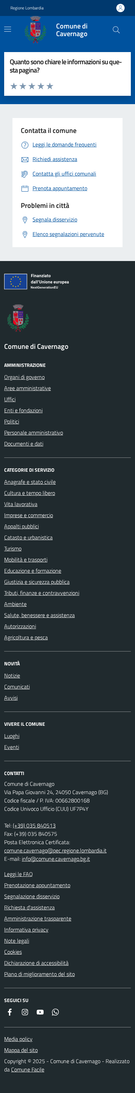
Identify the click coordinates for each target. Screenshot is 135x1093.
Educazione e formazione (32, 570)
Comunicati (17, 686)
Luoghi (11, 736)
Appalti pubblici (21, 526)
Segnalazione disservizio (32, 896)
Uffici (10, 399)
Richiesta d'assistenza (29, 907)
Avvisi (11, 697)
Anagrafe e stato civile (30, 482)
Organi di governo (24, 377)
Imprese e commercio (28, 515)
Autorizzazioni (20, 626)
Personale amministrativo (33, 432)
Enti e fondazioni (23, 410)
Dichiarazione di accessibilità (36, 963)
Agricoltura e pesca (26, 637)
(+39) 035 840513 (34, 825)
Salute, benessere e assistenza (39, 615)
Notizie (12, 675)
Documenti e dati (23, 443)
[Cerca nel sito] (116, 30)
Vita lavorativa (20, 504)
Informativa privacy (26, 929)
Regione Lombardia (27, 8)
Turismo (12, 548)
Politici (11, 421)
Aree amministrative (27, 388)
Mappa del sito (21, 1050)
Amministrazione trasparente (37, 918)
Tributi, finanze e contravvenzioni (41, 593)
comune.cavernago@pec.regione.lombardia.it (55, 850)
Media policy (18, 1039)
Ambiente (15, 604)
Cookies (13, 952)
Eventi (11, 747)
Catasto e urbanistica (28, 537)
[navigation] (7, 29)
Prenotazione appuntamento (37, 885)
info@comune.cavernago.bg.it (56, 859)
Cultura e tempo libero (29, 493)
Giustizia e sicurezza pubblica (37, 582)
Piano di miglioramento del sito (39, 974)
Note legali (16, 940)
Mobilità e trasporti (25, 559)
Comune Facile (27, 1069)
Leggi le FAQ (18, 874)
